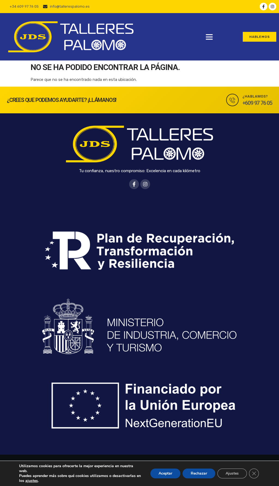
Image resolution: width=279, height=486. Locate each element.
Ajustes (232, 473)
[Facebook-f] (263, 6)
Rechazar (199, 473)
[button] (209, 36)
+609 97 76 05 (257, 103)
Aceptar (165, 473)
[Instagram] (272, 6)
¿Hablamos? (255, 96)
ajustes (31, 480)
